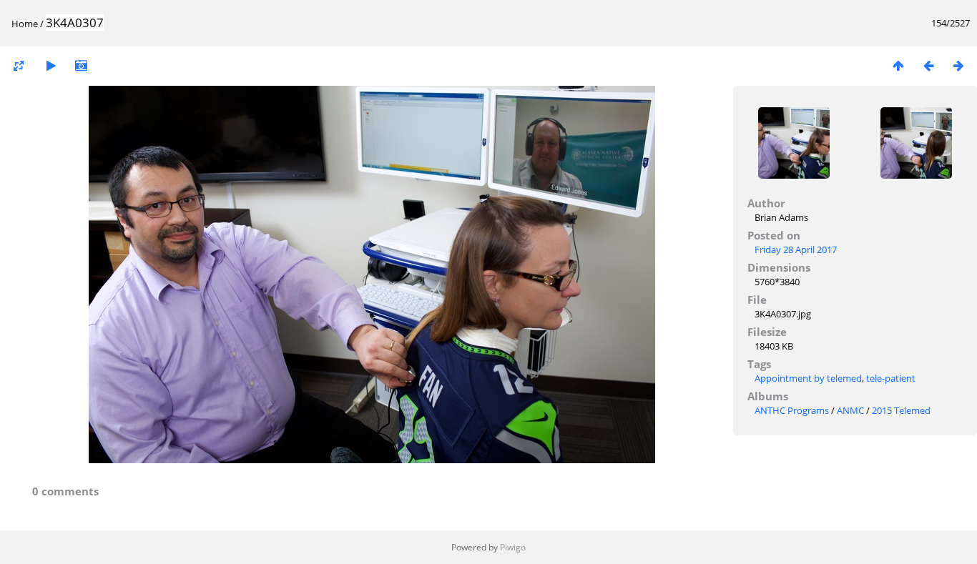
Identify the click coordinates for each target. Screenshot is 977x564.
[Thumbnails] (898, 65)
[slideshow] (51, 65)
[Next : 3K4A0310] (958, 65)
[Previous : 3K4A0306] (928, 65)
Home (24, 23)
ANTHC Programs (792, 410)
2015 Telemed (901, 410)
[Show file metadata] (81, 65)
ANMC (850, 410)
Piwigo (513, 547)
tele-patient (890, 378)
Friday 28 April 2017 (796, 249)
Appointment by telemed (808, 378)
